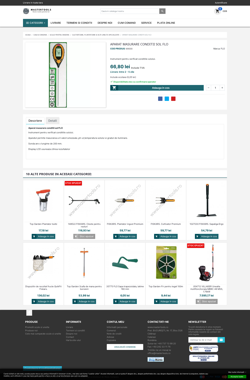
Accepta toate (237, 376)
